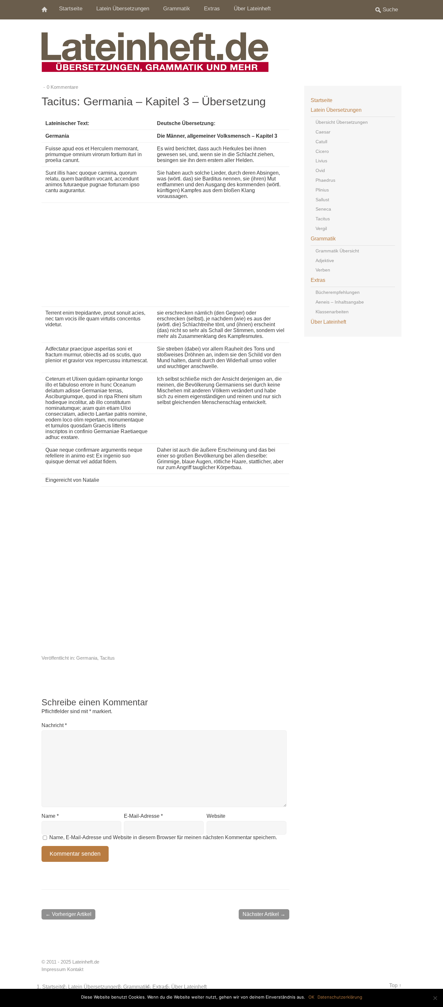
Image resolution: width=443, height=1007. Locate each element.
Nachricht (54, 725)
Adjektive (325, 260)
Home (48, 9)
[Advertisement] (205, 254)
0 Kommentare (62, 87)
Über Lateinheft (252, 9)
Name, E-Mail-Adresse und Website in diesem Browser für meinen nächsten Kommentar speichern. (163, 837)
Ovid (320, 170)
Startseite (70, 9)
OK (311, 997)
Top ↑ (395, 985)
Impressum (54, 969)
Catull (321, 141)
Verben (323, 269)
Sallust (322, 199)
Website (216, 816)
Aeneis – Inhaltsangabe (340, 302)
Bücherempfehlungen (338, 292)
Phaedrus (325, 180)
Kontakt (75, 969)
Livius (321, 160)
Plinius (322, 189)
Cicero (322, 151)
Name (50, 816)
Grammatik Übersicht (337, 250)
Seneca (323, 209)
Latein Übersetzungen (122, 9)
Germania (86, 658)
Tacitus (107, 658)
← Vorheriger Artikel (68, 914)
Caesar (323, 131)
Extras (212, 9)
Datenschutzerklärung (339, 997)
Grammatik (176, 9)
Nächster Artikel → (264, 914)
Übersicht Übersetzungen (342, 122)
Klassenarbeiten (332, 311)
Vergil (321, 228)
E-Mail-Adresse (143, 816)
